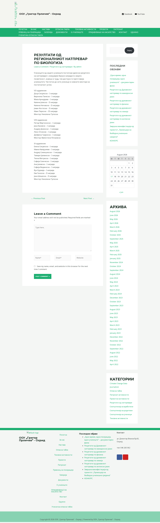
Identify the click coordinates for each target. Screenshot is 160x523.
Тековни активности (85, 29)
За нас (34, 29)
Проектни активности (119, 399)
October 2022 (115, 345)
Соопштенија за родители (121, 410)
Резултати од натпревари (61, 67)
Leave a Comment (41, 67)
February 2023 (116, 329)
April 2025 (114, 246)
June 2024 (114, 278)
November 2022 (116, 341)
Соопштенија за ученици (121, 414)
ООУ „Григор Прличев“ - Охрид (40, 13)
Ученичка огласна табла (31, 35)
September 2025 (116, 239)
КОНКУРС (114, 141)
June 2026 (114, 215)
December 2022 (116, 337)
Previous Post (38, 198)
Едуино (134, 32)
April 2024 (114, 286)
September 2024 (116, 270)
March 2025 (114, 250)
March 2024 (114, 290)
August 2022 (115, 352)
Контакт (123, 32)
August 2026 (115, 211)
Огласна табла (62, 29)
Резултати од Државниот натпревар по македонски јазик (121, 93)
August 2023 (115, 309)
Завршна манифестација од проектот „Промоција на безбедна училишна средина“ (97, 472)
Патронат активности (119, 395)
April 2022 (114, 364)
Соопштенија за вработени (121, 406)
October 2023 (115, 301)
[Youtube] (125, 457)
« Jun (121, 192)
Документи (61, 32)
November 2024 (116, 262)
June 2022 (114, 356)
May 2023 (114, 317)
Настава (46, 29)
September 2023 (116, 305)
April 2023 (114, 321)
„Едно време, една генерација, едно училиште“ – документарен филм (98, 440)
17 (112, 176)
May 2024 (114, 282)
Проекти (104, 29)
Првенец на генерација (30, 32)
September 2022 (116, 349)
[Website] (83, 258)
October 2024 (115, 266)
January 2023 (115, 333)
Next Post (88, 198)
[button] (63, 439)
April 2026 (114, 223)
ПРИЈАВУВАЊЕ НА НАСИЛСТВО (102, 32)
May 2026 (114, 219)
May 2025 (114, 243)
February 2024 (116, 294)
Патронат (118, 29)
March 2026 (114, 227)
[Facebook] (119, 457)
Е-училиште (77, 32)
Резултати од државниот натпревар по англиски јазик (121, 119)
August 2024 (115, 274)
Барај (129, 50)
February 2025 (116, 254)
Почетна (23, 29)
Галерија (48, 32)
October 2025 (115, 235)
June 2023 (114, 313)
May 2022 (114, 360)
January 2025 (115, 258)
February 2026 (116, 231)
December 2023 (116, 297)
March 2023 (114, 325)
